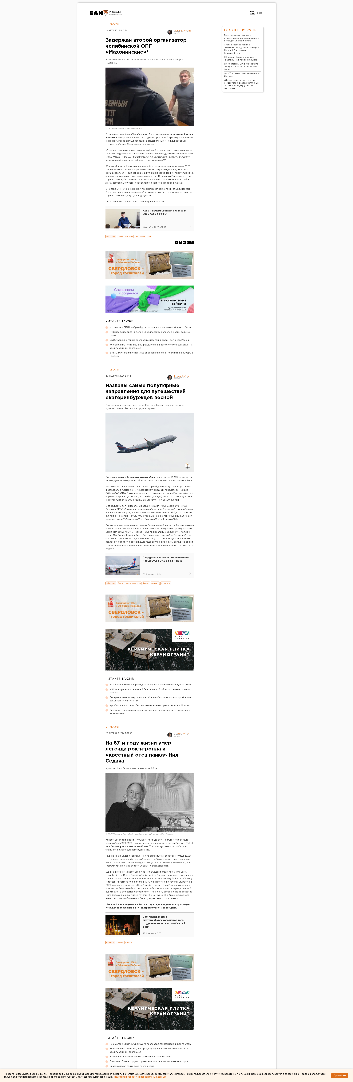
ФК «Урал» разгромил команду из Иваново (242, 75)
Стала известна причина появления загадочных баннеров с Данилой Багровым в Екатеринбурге (242, 49)
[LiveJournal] (192, 242)
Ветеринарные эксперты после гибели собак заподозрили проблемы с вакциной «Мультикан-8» (151, 699)
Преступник (140, 236)
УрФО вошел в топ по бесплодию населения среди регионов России (149, 340)
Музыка (120, 942)
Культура (110, 942)
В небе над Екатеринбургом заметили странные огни (140, 1057)
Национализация (125, 236)
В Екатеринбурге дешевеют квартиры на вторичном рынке (240, 58)
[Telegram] (184, 242)
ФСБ (150, 236)
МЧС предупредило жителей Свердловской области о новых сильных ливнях (150, 333)
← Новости (112, 24)
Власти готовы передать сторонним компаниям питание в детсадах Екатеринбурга (241, 38)
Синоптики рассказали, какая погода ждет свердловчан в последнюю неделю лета (150, 712)
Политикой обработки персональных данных (140, 1077)
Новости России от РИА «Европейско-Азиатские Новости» (99, 13)
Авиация (155, 583)
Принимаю (340, 1076)
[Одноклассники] (180, 242)
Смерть (128, 942)
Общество (111, 236)
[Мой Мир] (188, 242)
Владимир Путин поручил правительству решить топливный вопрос (149, 1061)
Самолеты (165, 583)
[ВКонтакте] (176, 242)
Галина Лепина (182, 31)
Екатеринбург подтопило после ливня (132, 1066)
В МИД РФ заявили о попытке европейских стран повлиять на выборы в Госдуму (151, 354)
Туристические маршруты (129, 583)
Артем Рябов (181, 376)
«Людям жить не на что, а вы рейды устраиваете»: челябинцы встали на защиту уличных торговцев (151, 346)
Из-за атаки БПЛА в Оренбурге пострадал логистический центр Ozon (150, 327)
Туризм (146, 583)
